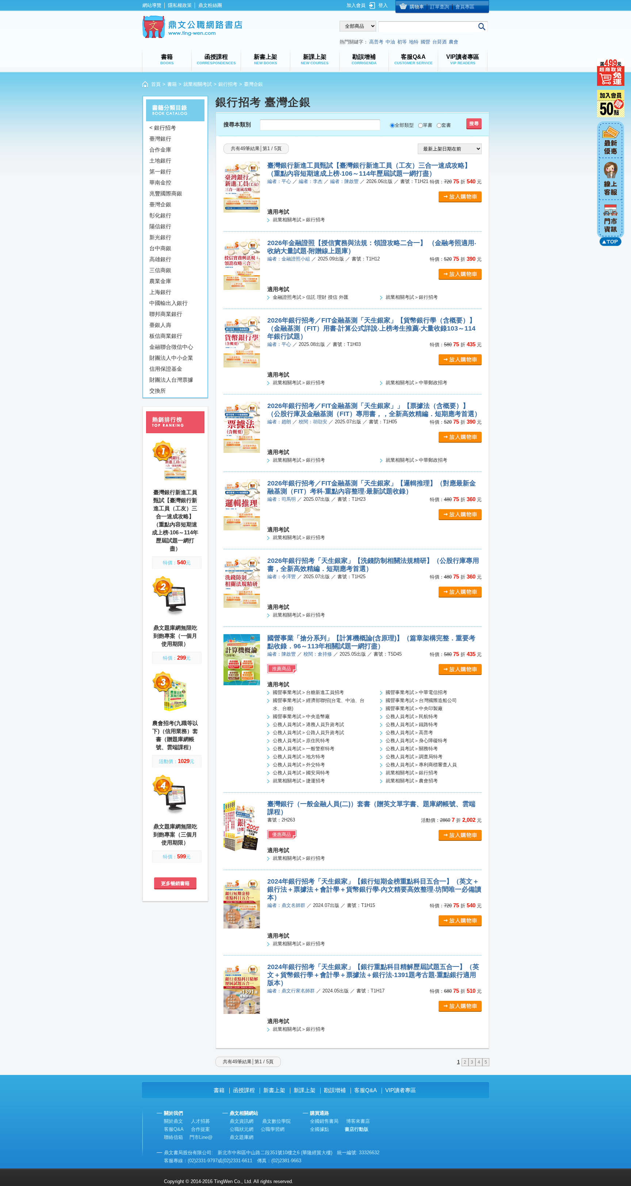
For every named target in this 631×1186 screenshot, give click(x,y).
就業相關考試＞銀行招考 (299, 219)
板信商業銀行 (165, 336)
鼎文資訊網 (241, 1121)
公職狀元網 (241, 1129)
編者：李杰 (310, 181)
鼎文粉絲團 (210, 5)
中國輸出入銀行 (168, 303)
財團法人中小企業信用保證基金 (171, 363)
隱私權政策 (180, 5)
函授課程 (244, 1090)
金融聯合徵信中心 (171, 347)
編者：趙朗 (279, 421)
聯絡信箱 (173, 1137)
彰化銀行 (160, 215)
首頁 (156, 84)
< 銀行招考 (162, 128)
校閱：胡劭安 (313, 421)
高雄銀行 (160, 259)
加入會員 (356, 5)
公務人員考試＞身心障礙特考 (416, 740)
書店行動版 (356, 1129)
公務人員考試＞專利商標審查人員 (421, 764)
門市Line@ (201, 1137)
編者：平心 (279, 181)
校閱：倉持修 (317, 654)
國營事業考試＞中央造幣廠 (301, 716)
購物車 (417, 6)
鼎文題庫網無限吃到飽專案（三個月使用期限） (175, 834)
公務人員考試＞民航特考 (412, 716)
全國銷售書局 (324, 1121)
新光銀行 (160, 237)
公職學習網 (272, 1129)
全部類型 (404, 125)
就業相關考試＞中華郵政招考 (416, 382)
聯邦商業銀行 (165, 314)
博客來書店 (358, 1121)
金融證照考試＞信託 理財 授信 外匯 (310, 297)
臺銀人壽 (160, 325)
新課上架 (305, 1090)
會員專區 (464, 6)
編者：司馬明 (281, 499)
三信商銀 (160, 270)
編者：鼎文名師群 (286, 905)
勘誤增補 (335, 1090)
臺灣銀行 (160, 139)
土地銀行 (160, 160)
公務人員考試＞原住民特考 (301, 740)
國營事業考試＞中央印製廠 (414, 708)
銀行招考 (227, 84)
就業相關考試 (197, 84)
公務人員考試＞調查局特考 (414, 756)
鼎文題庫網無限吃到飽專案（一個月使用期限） (175, 636)
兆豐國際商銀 (165, 193)
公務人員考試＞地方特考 (299, 756)
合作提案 (200, 1129)
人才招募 (200, 1121)
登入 (383, 5)
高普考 (376, 42)
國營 (425, 42)
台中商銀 (160, 248)
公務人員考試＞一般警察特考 (303, 748)
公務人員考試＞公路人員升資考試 (308, 732)
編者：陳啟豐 (344, 181)
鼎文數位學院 (276, 1121)
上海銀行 (160, 292)
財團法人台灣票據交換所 (171, 385)
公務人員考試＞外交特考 (299, 764)
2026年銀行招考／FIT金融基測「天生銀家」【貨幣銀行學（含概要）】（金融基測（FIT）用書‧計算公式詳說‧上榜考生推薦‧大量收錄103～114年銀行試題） (371, 328)
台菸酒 (439, 42)
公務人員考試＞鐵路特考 (412, 724)
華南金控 (160, 182)
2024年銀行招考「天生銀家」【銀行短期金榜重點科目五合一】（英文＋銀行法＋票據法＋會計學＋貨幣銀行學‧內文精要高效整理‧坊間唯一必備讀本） (374, 889)
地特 (413, 42)
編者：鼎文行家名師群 (291, 991)
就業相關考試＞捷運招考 (299, 780)
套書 (446, 125)
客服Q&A (365, 1090)
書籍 (172, 84)
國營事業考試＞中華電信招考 (416, 692)
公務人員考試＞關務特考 (412, 748)
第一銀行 (160, 171)
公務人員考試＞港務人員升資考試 (308, 724)
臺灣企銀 (160, 204)
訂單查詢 (439, 6)
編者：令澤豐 (281, 576)
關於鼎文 (173, 1121)
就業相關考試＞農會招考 (412, 780)
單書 (427, 125)
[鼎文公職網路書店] (192, 27)
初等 (402, 42)
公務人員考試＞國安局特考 (301, 772)
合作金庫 (160, 149)
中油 (390, 42)
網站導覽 (151, 5)
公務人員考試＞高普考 (409, 732)
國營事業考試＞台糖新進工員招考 (308, 692)
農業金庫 (160, 281)
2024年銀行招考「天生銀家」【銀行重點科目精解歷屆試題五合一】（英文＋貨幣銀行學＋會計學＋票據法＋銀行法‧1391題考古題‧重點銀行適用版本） (373, 975)
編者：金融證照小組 (288, 259)
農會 (453, 42)
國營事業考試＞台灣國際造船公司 (421, 700)
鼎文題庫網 (241, 1137)
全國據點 (319, 1129)
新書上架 (274, 1090)
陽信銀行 (160, 226)
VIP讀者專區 (400, 1090)
